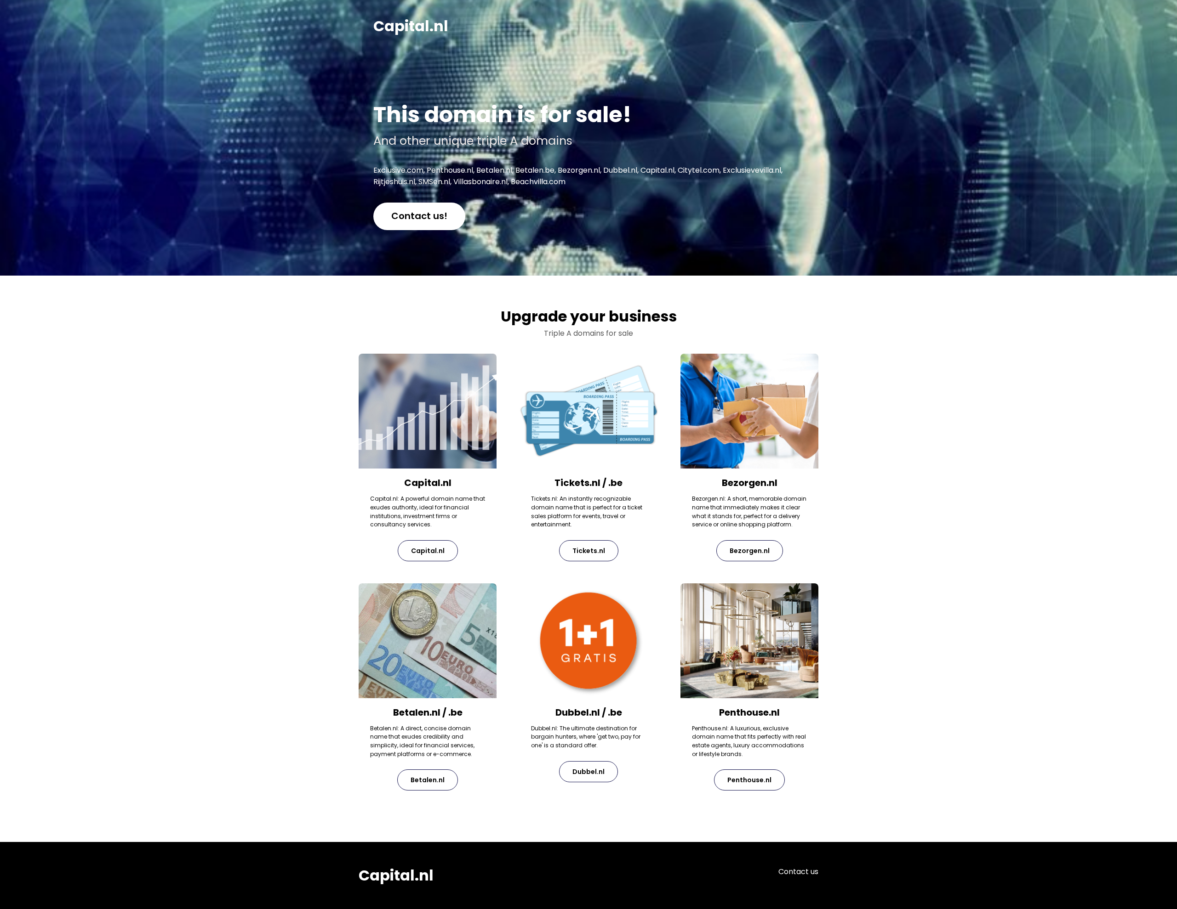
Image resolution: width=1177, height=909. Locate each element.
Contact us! (419, 215)
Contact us (798, 871)
